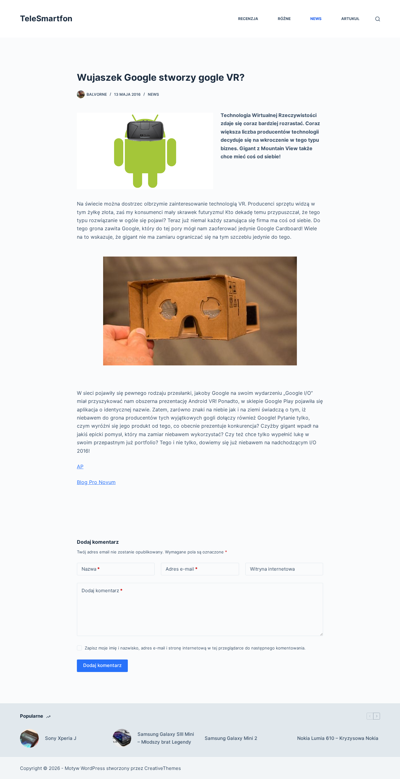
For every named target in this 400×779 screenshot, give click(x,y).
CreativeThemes (162, 768)
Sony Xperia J (60, 738)
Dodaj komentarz (102, 590)
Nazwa (91, 569)
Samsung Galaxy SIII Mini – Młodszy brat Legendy (166, 738)
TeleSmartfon (46, 18)
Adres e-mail (182, 569)
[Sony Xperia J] (29, 738)
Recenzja (248, 18)
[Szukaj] (377, 19)
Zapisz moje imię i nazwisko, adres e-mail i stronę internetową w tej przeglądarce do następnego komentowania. (195, 647)
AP (80, 466)
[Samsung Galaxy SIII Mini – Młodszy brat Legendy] (121, 738)
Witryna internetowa (272, 569)
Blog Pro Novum (96, 482)
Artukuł (350, 18)
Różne (284, 18)
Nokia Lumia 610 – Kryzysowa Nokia (337, 738)
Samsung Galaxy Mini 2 (231, 738)
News (316, 18)
